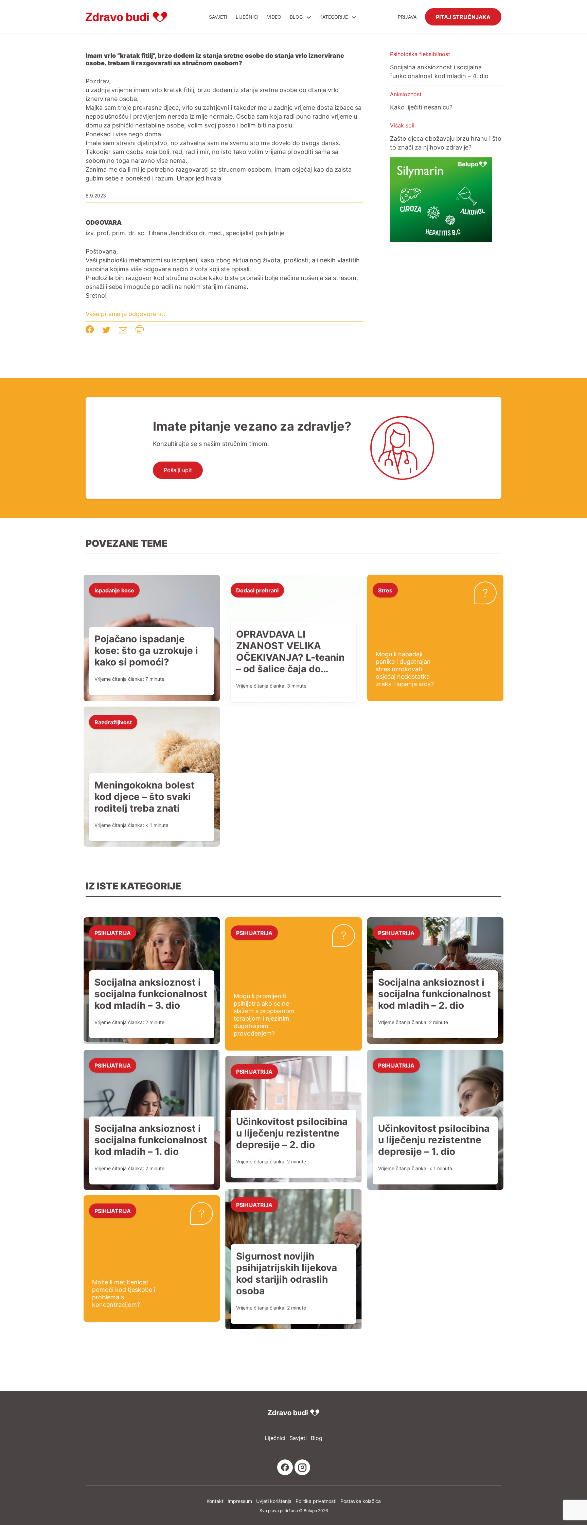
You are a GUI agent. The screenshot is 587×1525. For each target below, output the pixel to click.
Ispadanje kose (114, 590)
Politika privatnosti (316, 1501)
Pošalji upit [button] (178, 470)
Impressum (240, 1501)
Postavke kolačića (360, 1501)
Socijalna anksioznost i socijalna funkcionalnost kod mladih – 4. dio (439, 71)
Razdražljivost (113, 722)
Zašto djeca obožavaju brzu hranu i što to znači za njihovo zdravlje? (445, 143)
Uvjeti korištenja (273, 1501)
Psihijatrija (112, 933)
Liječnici (247, 17)
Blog (296, 17)
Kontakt (215, 1501)
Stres (385, 590)
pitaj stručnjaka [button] (463, 17)
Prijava (407, 17)
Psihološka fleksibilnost (420, 54)
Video (274, 17)
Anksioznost (406, 94)
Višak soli (402, 125)
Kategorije (334, 17)
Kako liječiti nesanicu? (421, 107)
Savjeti (218, 17)
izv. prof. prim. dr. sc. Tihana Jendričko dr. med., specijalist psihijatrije (185, 233)
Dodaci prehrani (257, 590)
